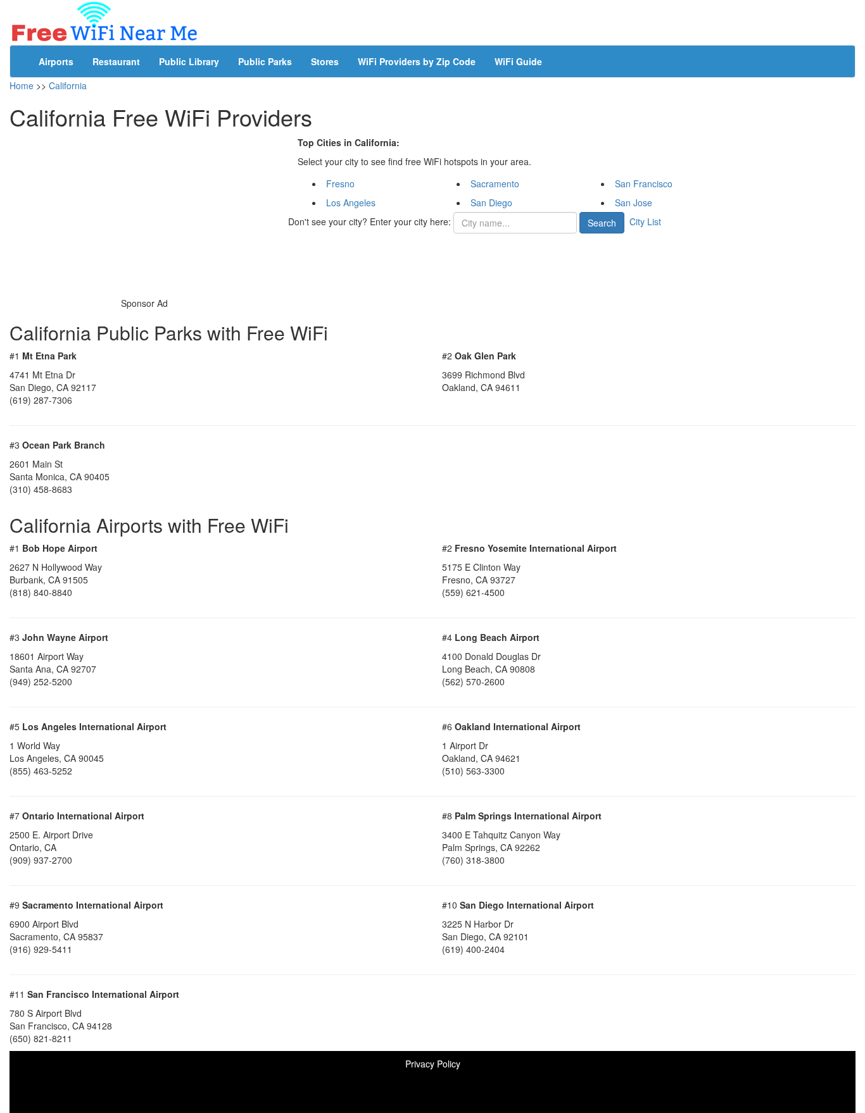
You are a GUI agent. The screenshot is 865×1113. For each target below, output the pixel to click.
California (68, 85)
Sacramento (494, 183)
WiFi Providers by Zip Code (417, 61)
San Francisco (643, 183)
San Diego (491, 202)
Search (602, 222)
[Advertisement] (144, 215)
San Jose (633, 202)
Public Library (189, 61)
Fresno (340, 183)
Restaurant (116, 61)
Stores (325, 61)
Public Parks (265, 61)
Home (21, 85)
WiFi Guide (518, 61)
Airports (56, 61)
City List (645, 221)
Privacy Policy (432, 1063)
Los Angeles (351, 202)
